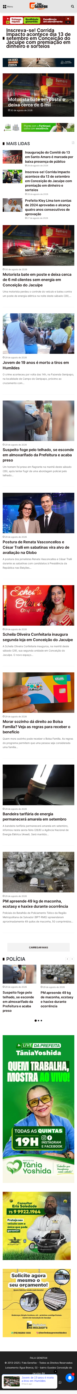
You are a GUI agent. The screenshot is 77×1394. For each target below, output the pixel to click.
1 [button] (36, 1021)
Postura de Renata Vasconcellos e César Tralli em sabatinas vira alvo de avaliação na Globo (36, 547)
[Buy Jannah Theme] (38, 20)
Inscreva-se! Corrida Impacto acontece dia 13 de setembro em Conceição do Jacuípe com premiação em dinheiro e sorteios (38, 38)
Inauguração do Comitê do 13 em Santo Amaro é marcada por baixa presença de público (49, 156)
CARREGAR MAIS (38, 947)
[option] (19, 989)
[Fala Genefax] (38, 6)
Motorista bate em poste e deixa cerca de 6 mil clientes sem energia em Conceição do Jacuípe (37, 279)
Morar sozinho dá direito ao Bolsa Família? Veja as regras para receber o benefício (36, 726)
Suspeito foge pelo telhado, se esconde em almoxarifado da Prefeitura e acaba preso (38, 455)
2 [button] (38, 1020)
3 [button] (41, 1020)
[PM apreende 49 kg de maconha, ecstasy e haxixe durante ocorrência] (57, 974)
